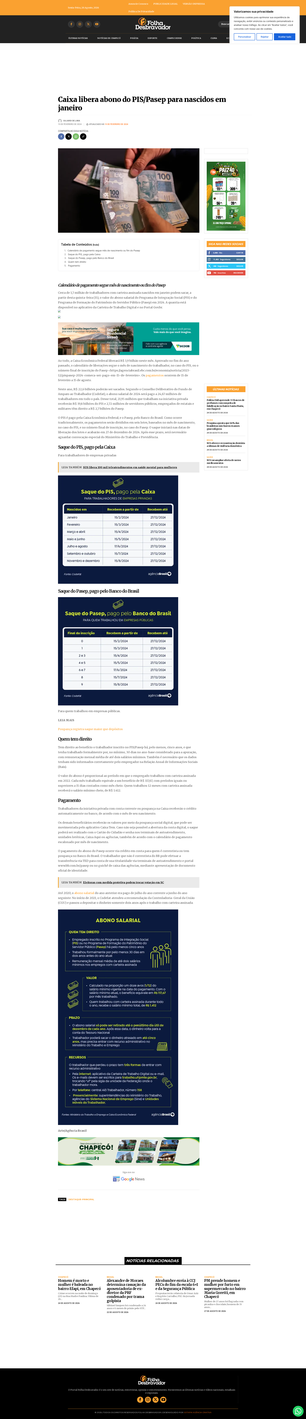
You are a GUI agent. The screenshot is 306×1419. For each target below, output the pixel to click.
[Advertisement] (128, 1227)
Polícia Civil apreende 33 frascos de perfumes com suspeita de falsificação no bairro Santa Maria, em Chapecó (225, 400)
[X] (88, 24)
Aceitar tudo (284, 36)
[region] (264, 25)
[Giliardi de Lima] (60, 121)
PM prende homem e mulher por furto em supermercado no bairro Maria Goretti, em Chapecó (225, 1288)
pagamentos (155, 375)
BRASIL (210, 436)
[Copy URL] (83, 136)
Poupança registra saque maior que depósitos (90, 729)
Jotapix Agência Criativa (197, 1412)
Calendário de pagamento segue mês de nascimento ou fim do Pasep (104, 250)
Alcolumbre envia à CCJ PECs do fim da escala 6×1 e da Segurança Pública (176, 1284)
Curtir (239, 248)
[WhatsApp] (76, 136)
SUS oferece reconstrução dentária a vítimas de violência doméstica (226, 440)
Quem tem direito (77, 261)
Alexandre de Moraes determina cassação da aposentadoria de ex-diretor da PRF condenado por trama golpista (126, 1290)
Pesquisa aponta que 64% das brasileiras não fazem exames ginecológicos (223, 421)
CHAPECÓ (211, 393)
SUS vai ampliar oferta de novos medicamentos (224, 457)
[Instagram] (79, 24)
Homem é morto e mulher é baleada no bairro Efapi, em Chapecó (79, 1284)
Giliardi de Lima (71, 121)
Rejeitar (265, 36)
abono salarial (84, 893)
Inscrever (238, 268)
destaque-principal (81, 1199)
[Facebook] (71, 24)
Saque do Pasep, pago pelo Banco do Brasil (91, 258)
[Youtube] (96, 24)
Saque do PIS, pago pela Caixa (84, 254)
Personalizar (244, 36)
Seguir (239, 255)
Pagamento (74, 265)
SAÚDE (210, 416)
